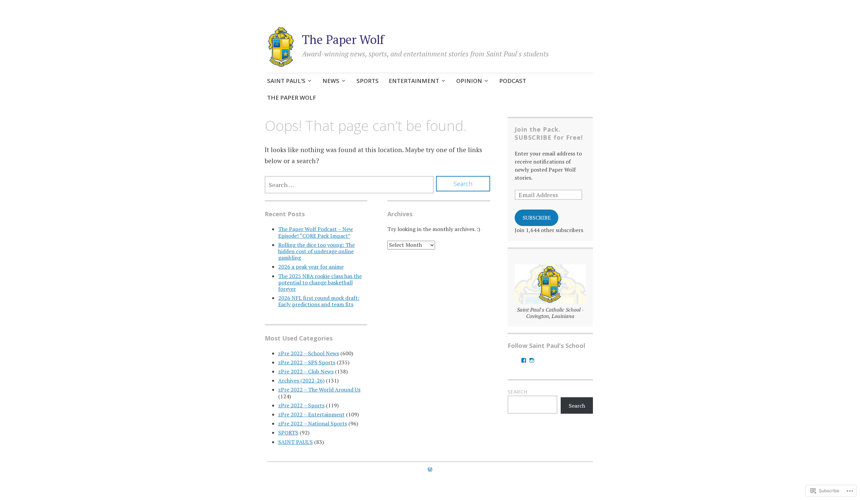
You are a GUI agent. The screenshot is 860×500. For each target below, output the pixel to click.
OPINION (469, 81)
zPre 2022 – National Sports (312, 423)
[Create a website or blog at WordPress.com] (430, 469)
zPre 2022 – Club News (306, 371)
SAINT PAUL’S (286, 81)
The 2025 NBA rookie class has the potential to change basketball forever (320, 282)
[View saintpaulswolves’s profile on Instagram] (531, 360)
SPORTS (367, 81)
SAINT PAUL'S (295, 442)
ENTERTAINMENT (414, 81)
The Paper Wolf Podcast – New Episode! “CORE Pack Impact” (315, 232)
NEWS (330, 81)
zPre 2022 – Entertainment (311, 414)
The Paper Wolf (343, 39)
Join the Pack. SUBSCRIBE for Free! (549, 133)
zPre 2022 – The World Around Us (319, 389)
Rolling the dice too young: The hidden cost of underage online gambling (316, 251)
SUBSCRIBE (537, 217)
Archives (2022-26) (301, 380)
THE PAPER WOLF (291, 97)
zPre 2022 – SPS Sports (306, 362)
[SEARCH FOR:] (349, 184)
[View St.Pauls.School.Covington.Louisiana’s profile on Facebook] (523, 360)
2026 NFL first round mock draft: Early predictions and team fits (318, 301)
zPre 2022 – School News (308, 353)
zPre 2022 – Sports (301, 405)
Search (517, 392)
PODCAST (512, 81)
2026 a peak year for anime (311, 266)
